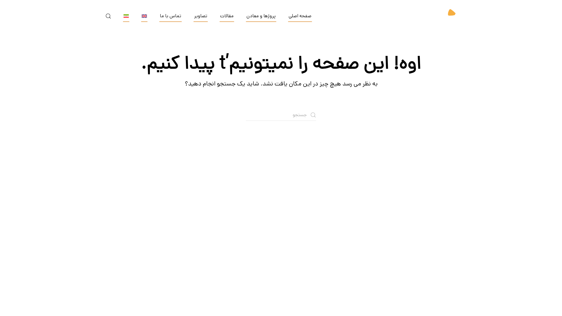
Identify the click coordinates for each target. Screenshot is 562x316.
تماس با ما (170, 16)
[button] (108, 16)
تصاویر (200, 16)
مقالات (227, 16)
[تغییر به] (144, 16)
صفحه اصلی (300, 16)
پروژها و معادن (261, 16)
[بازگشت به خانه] (442, 16)
